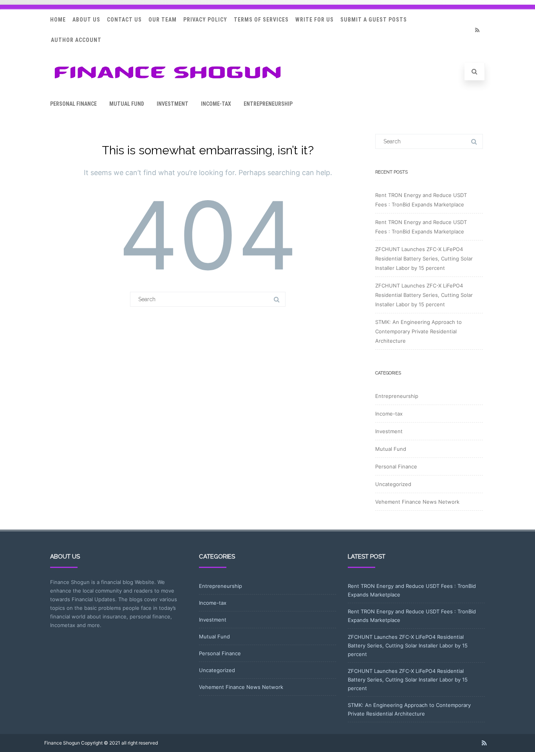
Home (58, 19)
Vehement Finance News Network (417, 502)
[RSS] (477, 30)
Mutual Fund (126, 104)
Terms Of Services (261, 19)
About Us (86, 19)
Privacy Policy (205, 19)
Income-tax (216, 104)
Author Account (76, 40)
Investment (172, 104)
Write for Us (314, 19)
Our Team (162, 19)
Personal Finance (73, 104)
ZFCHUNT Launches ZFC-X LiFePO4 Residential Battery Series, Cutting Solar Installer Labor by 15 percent (424, 258)
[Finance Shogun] (167, 81)
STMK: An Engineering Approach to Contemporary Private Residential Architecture (418, 331)
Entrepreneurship (268, 104)
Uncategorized (393, 484)
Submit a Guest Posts (373, 19)
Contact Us (124, 19)
